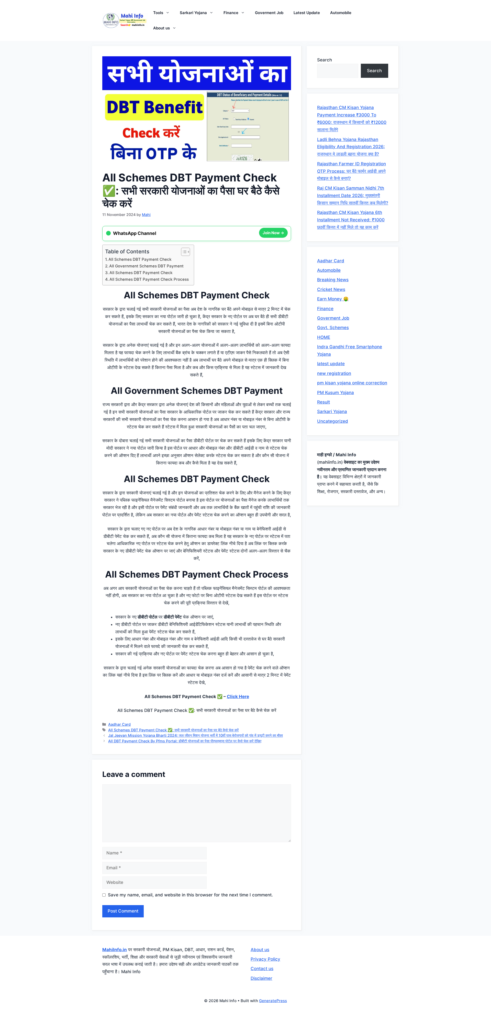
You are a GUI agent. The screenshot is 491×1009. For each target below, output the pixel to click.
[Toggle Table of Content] (183, 251)
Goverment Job (269, 12)
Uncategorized (332, 421)
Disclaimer (261, 978)
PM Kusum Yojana (335, 392)
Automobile (340, 12)
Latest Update (307, 12)
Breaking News (333, 279)
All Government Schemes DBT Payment (146, 266)
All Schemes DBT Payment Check (140, 259)
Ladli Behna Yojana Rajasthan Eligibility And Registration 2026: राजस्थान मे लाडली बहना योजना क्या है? (351, 147)
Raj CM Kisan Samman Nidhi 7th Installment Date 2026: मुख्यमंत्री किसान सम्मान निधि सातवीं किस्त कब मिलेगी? (352, 195)
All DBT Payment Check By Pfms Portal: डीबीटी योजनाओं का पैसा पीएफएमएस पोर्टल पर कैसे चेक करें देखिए (184, 741)
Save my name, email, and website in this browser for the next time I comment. (190, 894)
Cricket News (331, 289)
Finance (231, 12)
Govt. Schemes (333, 327)
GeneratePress (273, 1000)
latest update (331, 363)
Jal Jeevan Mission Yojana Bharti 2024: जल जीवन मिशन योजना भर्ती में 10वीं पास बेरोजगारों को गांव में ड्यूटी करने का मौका (195, 735)
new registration (334, 373)
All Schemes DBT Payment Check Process (149, 279)
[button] (169, 12)
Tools (158, 12)
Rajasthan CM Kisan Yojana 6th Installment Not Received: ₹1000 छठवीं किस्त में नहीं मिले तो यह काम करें (351, 220)
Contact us (262, 968)
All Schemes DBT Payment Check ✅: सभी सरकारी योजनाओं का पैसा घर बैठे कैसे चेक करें (173, 730)
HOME (323, 337)
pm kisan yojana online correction (352, 382)
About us (161, 28)
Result (323, 402)
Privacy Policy (265, 959)
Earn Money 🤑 (333, 298)
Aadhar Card (119, 724)
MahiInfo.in (114, 949)
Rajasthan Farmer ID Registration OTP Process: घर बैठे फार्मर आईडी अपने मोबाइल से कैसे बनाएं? (351, 171)
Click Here (238, 696)
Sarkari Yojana (193, 12)
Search (324, 59)
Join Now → (273, 233)
